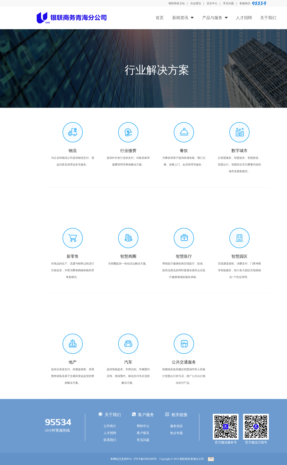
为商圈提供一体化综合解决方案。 (128, 263)
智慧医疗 (184, 256)
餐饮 (184, 150)
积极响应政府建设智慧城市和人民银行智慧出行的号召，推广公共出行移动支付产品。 (183, 376)
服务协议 (176, 426)
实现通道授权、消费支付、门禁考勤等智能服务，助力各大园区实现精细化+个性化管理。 (239, 270)
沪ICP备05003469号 (146, 459)
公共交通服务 (184, 362)
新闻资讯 (180, 17)
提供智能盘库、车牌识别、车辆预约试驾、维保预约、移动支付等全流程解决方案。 (128, 376)
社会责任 (195, 3)
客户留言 (143, 433)
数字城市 (239, 150)
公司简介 (110, 426)
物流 (73, 150)
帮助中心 (143, 426)
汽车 (128, 362)
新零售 (73, 256)
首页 (160, 17)
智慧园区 (239, 256)
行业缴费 (128, 150)
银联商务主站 (177, 3)
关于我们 (268, 17)
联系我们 (110, 440)
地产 (73, 362)
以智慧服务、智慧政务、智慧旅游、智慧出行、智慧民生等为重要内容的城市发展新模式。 (239, 164)
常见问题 (228, 3)
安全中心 (212, 3)
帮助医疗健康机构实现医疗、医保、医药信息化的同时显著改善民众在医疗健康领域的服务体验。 (183, 270)
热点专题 (176, 433)
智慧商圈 (128, 256)
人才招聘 (244, 17)
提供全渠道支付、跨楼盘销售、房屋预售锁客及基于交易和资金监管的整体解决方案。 (72, 376)
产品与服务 (212, 17)
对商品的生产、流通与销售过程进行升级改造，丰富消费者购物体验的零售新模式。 (72, 270)
